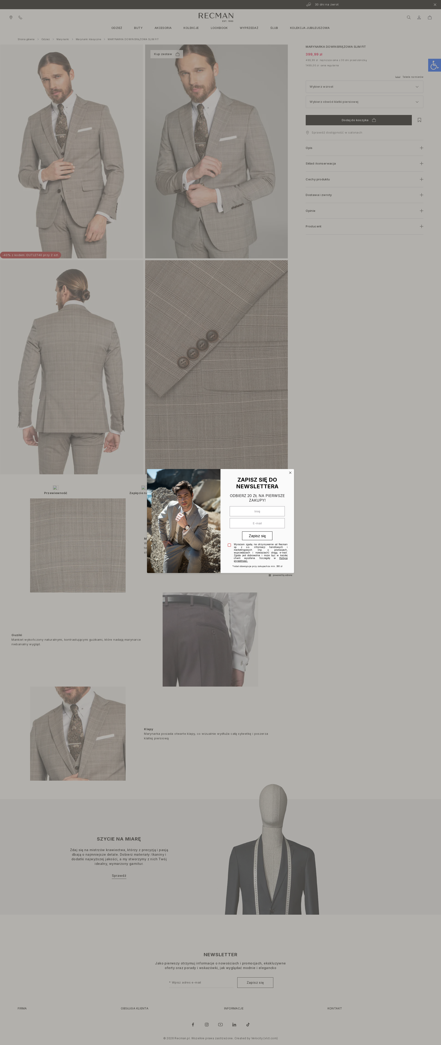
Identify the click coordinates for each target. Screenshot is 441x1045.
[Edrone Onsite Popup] (220, 522)
